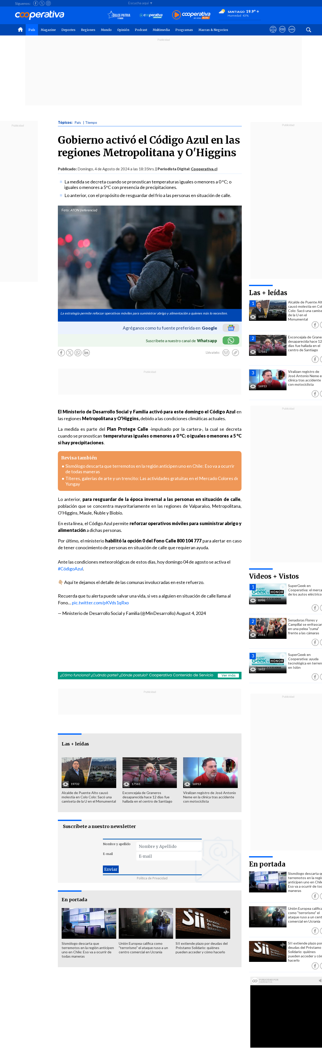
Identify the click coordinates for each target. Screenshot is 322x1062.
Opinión (123, 30)
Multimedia (161, 30)
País (31, 30)
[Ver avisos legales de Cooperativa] (273, 33)
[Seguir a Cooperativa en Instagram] (48, 3)
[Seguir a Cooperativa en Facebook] (35, 3)
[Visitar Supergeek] (291, 33)
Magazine (48, 30)
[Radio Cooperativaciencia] (151, 15)
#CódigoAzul (70, 568)
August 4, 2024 (191, 613)
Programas (184, 30)
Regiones (88, 30)
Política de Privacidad (152, 878)
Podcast (141, 30)
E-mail (108, 854)
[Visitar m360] (282, 33)
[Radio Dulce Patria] (119, 15)
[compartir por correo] (225, 352)
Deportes (68, 30)
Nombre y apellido (117, 844)
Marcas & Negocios (213, 30)
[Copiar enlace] (235, 352)
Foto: (65, 210)
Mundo (106, 30)
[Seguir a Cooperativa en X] (42, 3)
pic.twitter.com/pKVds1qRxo (100, 602)
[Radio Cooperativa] (191, 15)
